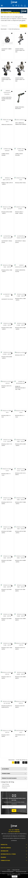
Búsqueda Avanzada (21, 871)
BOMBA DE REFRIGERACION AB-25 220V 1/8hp (20, 388)
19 (23, 762)
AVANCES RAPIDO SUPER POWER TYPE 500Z (20, 79)
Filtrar (23, 26)
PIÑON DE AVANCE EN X (7, 124)
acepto (14, 876)
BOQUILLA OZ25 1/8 (20, 355)
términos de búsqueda (8, 871)
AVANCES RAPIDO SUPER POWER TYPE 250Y (6, 79)
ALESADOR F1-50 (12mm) (7, 299)
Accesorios (5, 769)
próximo (26, 762)
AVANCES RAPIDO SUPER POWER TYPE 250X (20, 50)
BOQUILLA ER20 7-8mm (20, 182)
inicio (8, 869)
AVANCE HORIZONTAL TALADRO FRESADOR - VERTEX (7, 99)
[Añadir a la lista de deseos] (12, 33)
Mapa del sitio (16, 869)
